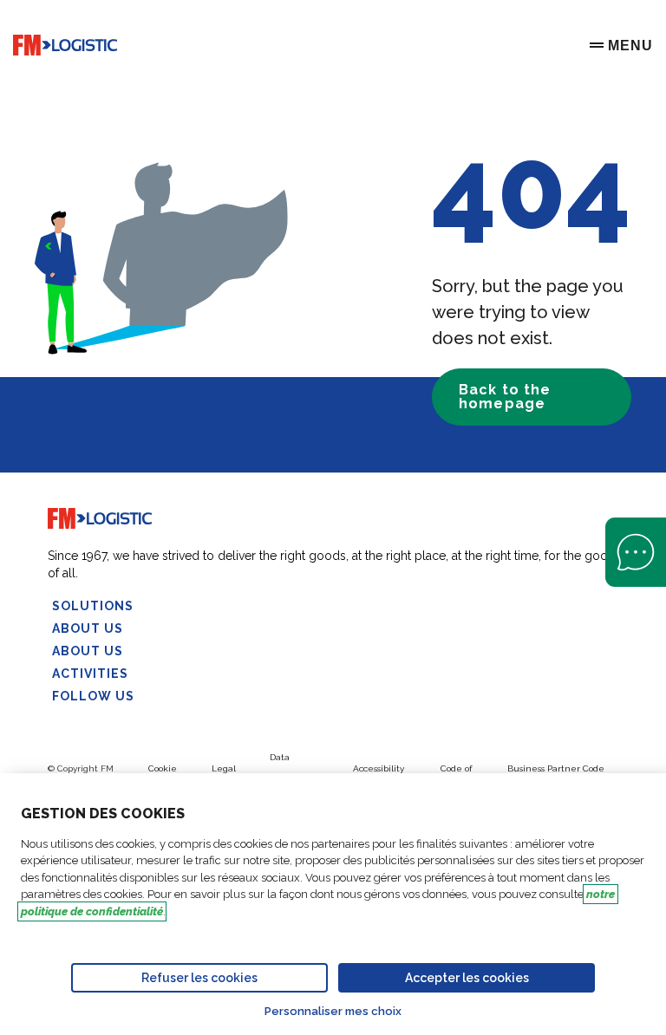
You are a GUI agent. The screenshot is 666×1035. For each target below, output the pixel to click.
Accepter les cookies (467, 978)
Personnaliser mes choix (333, 1011)
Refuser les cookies (199, 978)
